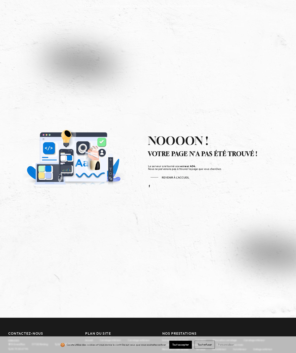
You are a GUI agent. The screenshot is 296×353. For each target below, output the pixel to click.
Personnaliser (226, 344)
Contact (209, 6)
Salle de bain (164, 6)
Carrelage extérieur (137, 6)
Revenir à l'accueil (175, 177)
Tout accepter (180, 344)
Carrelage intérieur (104, 6)
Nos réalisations (188, 6)
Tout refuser (205, 344)
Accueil (81, 6)
